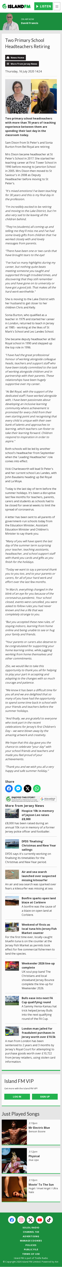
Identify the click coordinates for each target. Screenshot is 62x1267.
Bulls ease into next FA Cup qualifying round (37, 1000)
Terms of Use (31, 1253)
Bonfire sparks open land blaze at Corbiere (39, 900)
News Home (17, 57)
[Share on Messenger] (18, 788)
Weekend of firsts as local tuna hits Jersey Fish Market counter (39, 929)
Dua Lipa (34, 1159)
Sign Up (45, 1096)
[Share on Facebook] (9, 788)
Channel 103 (31, 1231)
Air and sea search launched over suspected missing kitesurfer (39, 876)
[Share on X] (27, 788)
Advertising (31, 1236)
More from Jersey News (24, 63)
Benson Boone (37, 1131)
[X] (30, 1220)
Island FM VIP (19, 1081)
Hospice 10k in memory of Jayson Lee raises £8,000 (38, 815)
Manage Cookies (31, 1240)
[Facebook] (12, 1220)
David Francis (29, 22)
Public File (31, 1249)
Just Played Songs (20, 1114)
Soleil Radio (31, 1227)
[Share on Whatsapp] (37, 788)
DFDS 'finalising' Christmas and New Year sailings (39, 845)
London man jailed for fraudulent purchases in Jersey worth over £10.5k (39, 1033)
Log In (17, 1096)
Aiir (57, 1261)
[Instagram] (21, 1220)
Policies (30, 1245)
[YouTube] (40, 1220)
